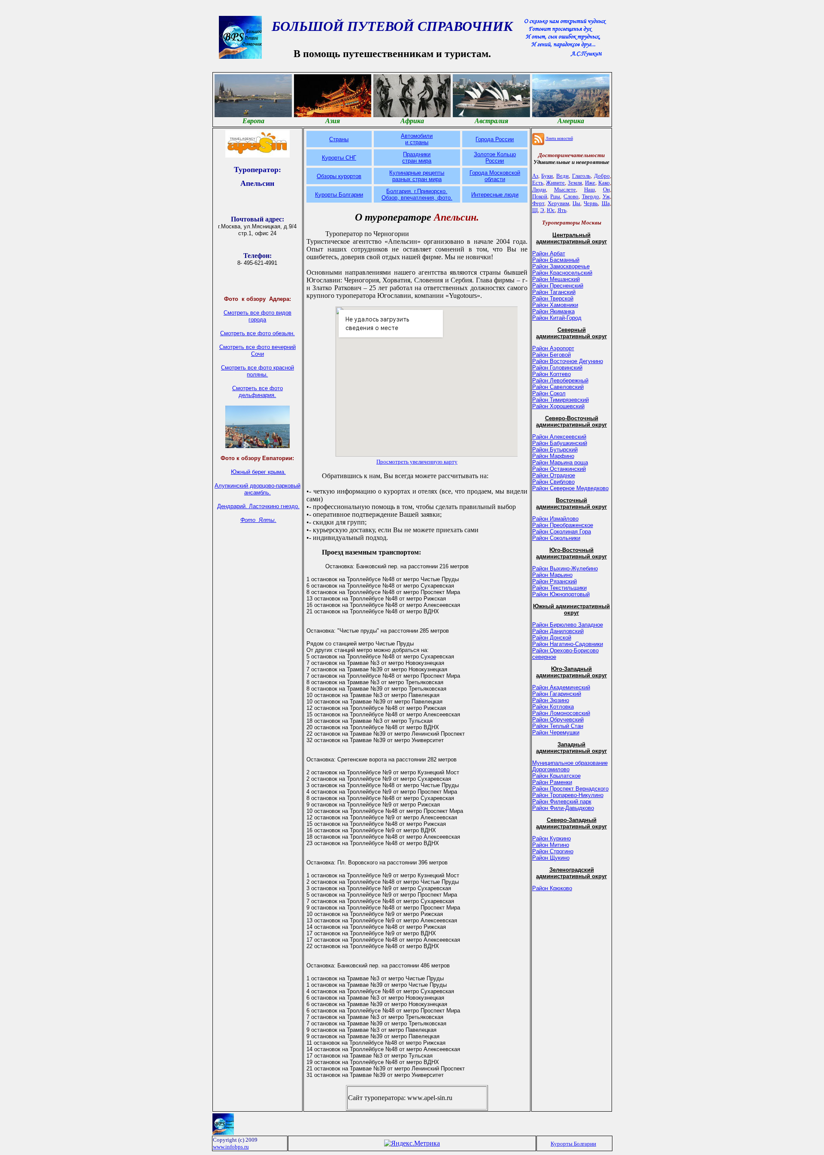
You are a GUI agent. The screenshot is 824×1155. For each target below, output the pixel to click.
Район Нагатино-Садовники (567, 644)
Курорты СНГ (339, 158)
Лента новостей (559, 138)
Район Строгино (552, 851)
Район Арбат (548, 253)
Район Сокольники (556, 538)
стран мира (416, 161)
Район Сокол (549, 393)
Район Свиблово (553, 482)
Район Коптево (551, 374)
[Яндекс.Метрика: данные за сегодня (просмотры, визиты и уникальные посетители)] (412, 1143)
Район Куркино (551, 838)
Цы (576, 203)
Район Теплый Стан (557, 726)
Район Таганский (554, 292)
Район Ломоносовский (561, 713)
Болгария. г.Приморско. (416, 191)
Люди (539, 189)
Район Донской (551, 637)
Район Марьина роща (560, 462)
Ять (561, 210)
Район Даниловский (558, 631)
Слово (571, 196)
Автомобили (417, 136)
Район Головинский (557, 367)
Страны (338, 139)
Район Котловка (553, 706)
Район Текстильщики (559, 588)
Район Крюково (552, 888)
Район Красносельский (562, 273)
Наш (589, 189)
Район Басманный (555, 260)
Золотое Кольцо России (495, 157)
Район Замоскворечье (561, 266)
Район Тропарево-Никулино (567, 795)
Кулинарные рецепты (416, 173)
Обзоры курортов (339, 176)
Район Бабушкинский (559, 443)
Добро (602, 176)
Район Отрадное (553, 475)
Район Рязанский (554, 581)
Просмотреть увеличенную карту (416, 461)
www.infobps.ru (231, 1146)
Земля (575, 182)
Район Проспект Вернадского (570, 788)
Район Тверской (552, 298)
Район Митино (550, 845)
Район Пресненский (557, 285)
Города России (495, 139)
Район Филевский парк (561, 801)
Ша (606, 203)
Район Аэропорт (553, 348)
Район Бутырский (555, 449)
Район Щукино (551, 858)
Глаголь (581, 176)
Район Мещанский (556, 279)
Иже (590, 182)
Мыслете (565, 189)
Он (606, 189)
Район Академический (561, 687)
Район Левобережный (560, 380)
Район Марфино (553, 456)
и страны (416, 142)
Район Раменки (552, 782)
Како (604, 182)
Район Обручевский (558, 719)
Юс (551, 210)
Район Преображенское (562, 525)
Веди (562, 176)
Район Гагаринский (556, 694)
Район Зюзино (550, 700)
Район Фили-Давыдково (563, 808)
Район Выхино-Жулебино (565, 568)
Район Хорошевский (558, 406)
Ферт (538, 203)
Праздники (416, 154)
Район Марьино (552, 575)
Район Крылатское (556, 776)
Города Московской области (495, 176)
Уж (606, 196)
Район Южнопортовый (561, 594)
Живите (555, 182)
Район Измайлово (555, 518)
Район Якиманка (553, 311)
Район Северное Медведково (570, 488)
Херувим (558, 203)
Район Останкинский (559, 469)
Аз (535, 176)
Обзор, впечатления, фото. (417, 197)
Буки (547, 176)
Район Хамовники (555, 305)
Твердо (590, 196)
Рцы (555, 196)
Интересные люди (494, 194)
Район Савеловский (558, 387)
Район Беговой (551, 355)
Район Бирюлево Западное (567, 624)
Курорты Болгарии (339, 194)
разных (402, 179)
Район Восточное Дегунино (567, 361)
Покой (539, 196)
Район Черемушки (555, 732)
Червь (591, 203)
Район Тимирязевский (560, 400)
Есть (537, 182)
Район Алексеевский (559, 437)
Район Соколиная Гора (561, 531)
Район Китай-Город (557, 318)
